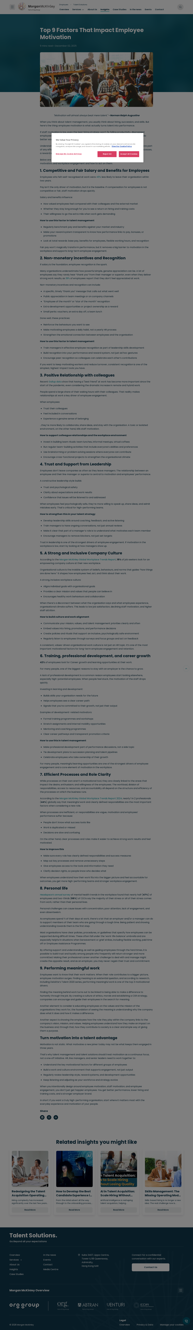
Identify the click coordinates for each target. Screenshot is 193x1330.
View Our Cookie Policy (122, 146)
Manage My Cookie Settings (69, 154)
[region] (97, 147)
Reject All (107, 154)
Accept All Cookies (129, 154)
